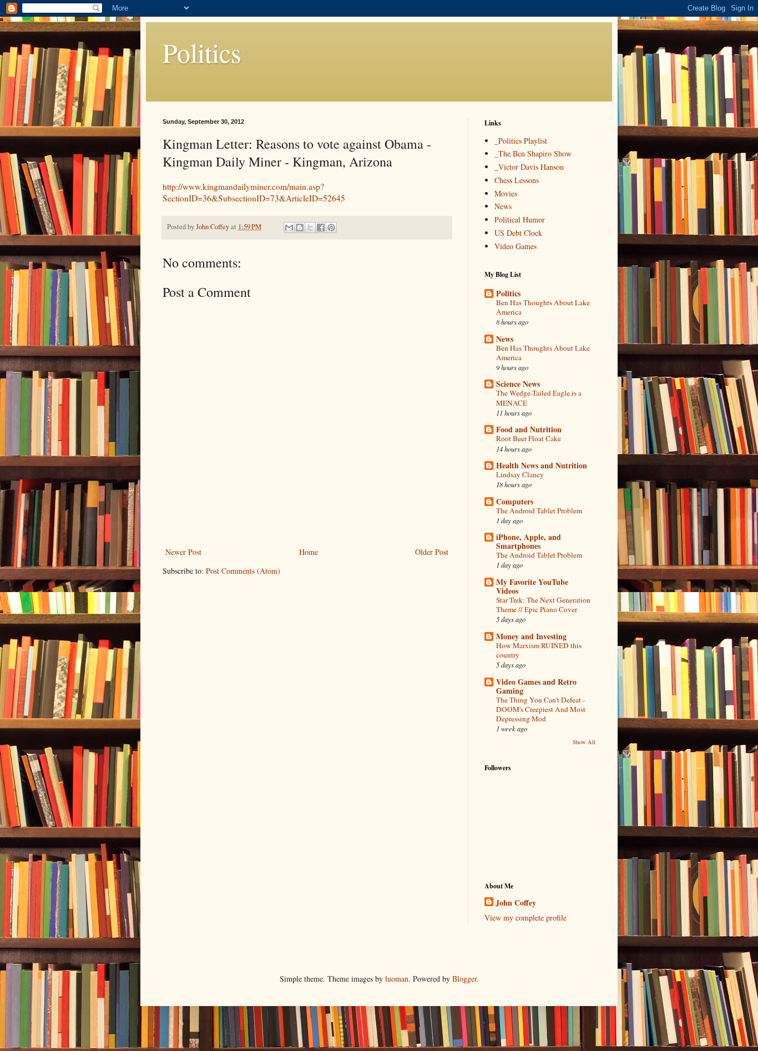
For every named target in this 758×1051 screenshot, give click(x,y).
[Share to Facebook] (320, 227)
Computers (514, 501)
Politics (202, 52)
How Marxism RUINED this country (539, 650)
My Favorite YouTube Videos (532, 586)
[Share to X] (310, 227)
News (503, 206)
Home (308, 552)
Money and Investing (531, 636)
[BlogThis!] (299, 227)
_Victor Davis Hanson (529, 166)
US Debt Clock (518, 233)
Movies (505, 193)
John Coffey (516, 902)
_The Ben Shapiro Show (533, 153)
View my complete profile (525, 917)
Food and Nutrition (529, 429)
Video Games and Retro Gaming (536, 686)
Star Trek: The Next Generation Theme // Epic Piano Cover (543, 604)
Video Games (515, 246)
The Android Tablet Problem (539, 511)
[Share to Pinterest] (331, 227)
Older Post (431, 552)
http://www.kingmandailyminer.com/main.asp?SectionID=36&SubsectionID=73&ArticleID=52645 (254, 192)
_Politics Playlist (520, 140)
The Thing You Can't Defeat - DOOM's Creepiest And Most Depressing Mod (540, 709)
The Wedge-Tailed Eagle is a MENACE (539, 397)
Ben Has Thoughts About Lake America (543, 307)
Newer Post (183, 552)
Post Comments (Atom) (243, 570)
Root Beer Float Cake (528, 438)
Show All (584, 742)
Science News (518, 384)
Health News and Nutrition (541, 465)
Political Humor (519, 219)
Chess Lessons (516, 180)
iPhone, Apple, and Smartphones (528, 541)
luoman (396, 978)
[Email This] (289, 227)
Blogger (464, 978)
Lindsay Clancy (520, 474)
